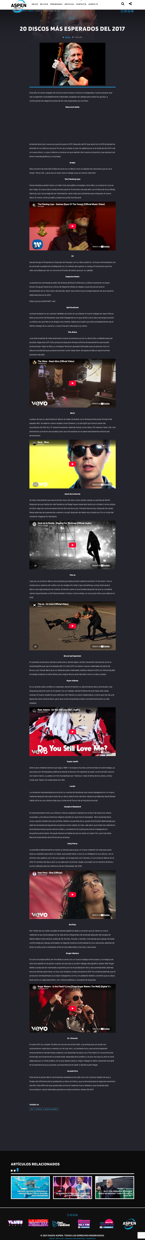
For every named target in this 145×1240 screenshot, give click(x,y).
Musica (31, 11)
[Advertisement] (72, 125)
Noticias (59, 1238)
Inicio (51, 1238)
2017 (32, 1109)
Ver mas (30, 1187)
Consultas (91, 1238)
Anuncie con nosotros (75, 1238)
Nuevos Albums (51, 1109)
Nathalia (67, 37)
